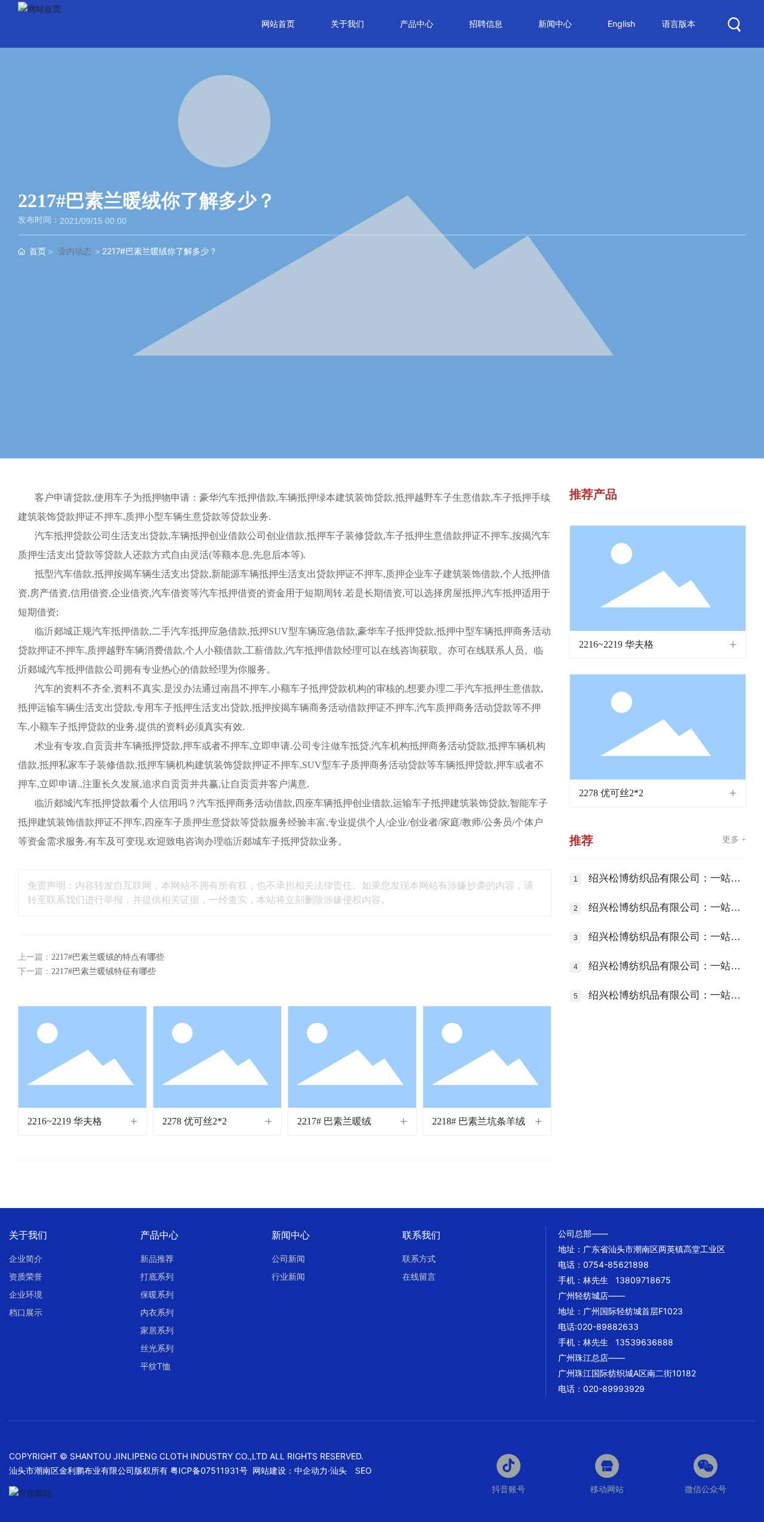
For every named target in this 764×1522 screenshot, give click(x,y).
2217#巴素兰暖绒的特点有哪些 (107, 957)
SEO (363, 1470)
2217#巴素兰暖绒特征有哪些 (103, 971)
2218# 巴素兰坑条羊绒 (478, 1121)
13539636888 (644, 1342)
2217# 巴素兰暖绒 (334, 1121)
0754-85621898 (616, 1264)
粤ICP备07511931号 (210, 1470)
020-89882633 (608, 1326)
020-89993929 (614, 1389)
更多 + (734, 839)
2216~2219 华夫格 (64, 1121)
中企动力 (311, 1470)
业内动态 (74, 251)
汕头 (338, 1470)
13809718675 (643, 1280)
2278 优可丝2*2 (194, 1121)
